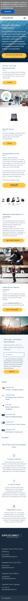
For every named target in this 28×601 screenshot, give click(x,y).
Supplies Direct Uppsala (11, 584)
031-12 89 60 (5, 554)
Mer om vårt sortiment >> (13, 240)
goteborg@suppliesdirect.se (9, 556)
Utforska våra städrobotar (14, 185)
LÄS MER (9, 82)
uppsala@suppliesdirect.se (9, 589)
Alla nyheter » (5, 437)
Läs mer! (9, 143)
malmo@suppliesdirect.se (9, 578)
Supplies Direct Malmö (10, 573)
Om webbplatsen (6, 598)
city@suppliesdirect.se (8, 567)
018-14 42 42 (5, 587)
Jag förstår (7, 11)
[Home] (7, 18)
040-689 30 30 (6, 576)
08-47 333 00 (5, 565)
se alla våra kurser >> (12, 309)
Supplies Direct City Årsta (11, 562)
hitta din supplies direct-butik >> (14, 55)
